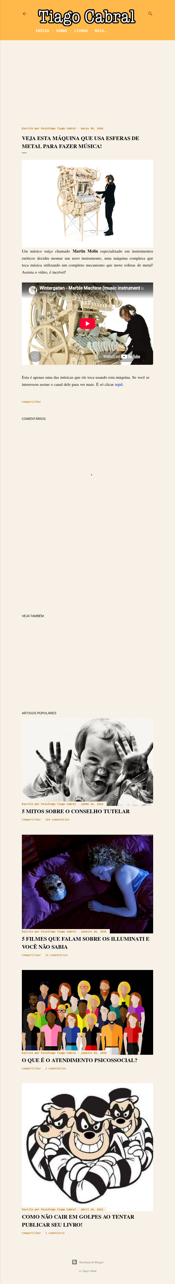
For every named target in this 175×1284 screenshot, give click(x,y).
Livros (81, 31)
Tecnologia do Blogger (91, 1262)
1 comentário (54, 1233)
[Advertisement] (87, 84)
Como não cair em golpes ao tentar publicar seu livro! (78, 1220)
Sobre (61, 31)
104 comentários (57, 819)
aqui (119, 384)
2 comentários (55, 1068)
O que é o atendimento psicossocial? (79, 1060)
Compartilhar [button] (31, 402)
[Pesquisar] (150, 12)
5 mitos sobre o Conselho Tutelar (76, 811)
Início (42, 31)
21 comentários (56, 955)
